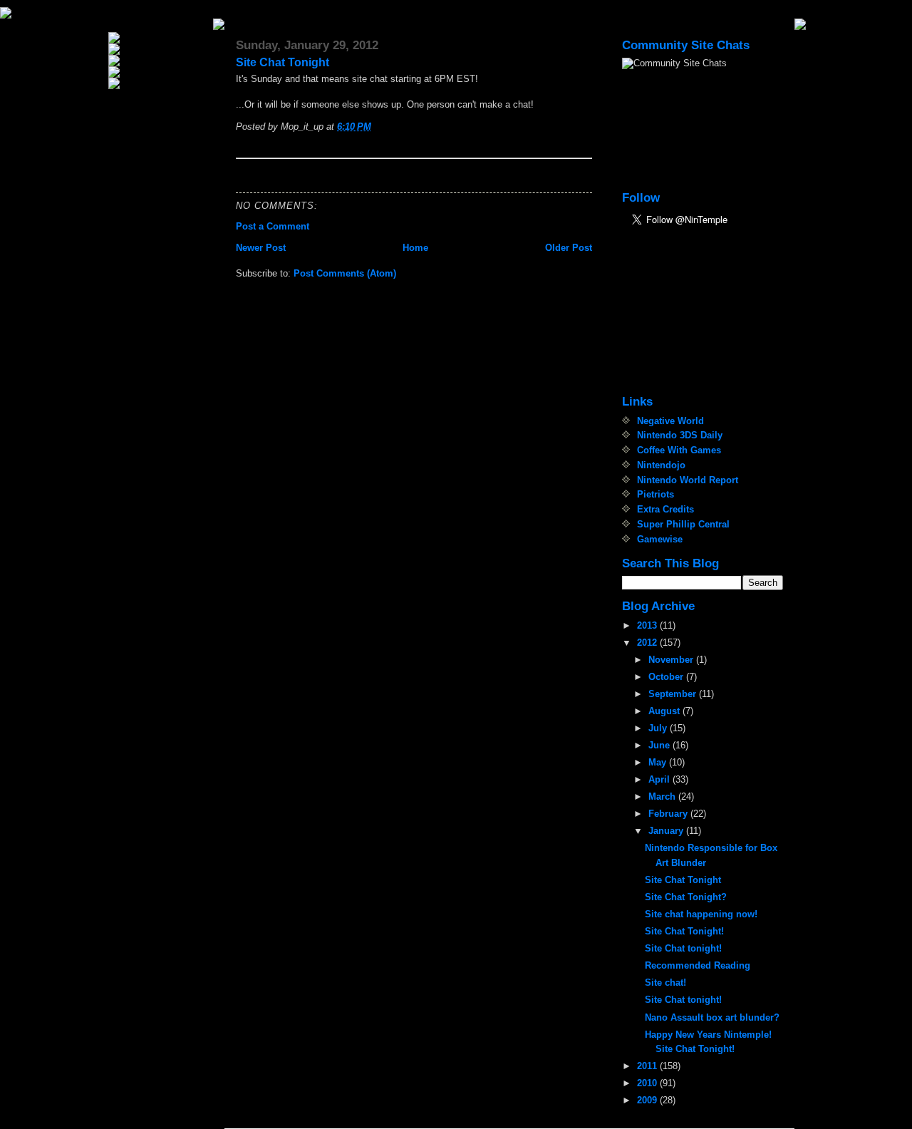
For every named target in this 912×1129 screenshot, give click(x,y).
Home (415, 247)
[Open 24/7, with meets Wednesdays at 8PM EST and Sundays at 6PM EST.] (159, 72)
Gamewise (660, 539)
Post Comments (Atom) (345, 273)
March (663, 796)
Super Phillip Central (683, 524)
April (660, 779)
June (660, 745)
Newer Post (261, 247)
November (672, 659)
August (665, 711)
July (659, 728)
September (673, 694)
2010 (648, 1083)
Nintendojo (661, 465)
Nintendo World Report (687, 480)
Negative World (670, 421)
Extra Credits (665, 509)
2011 (648, 1066)
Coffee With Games (679, 450)
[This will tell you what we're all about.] (159, 49)
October (667, 676)
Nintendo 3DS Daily (679, 435)
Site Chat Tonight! (684, 931)
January (667, 830)
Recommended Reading (697, 965)
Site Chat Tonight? (686, 897)
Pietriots (655, 494)
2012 (648, 642)
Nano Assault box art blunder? (712, 1017)
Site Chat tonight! (683, 948)
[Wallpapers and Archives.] (159, 83)
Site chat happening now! (701, 914)
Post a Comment (272, 226)
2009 (648, 1100)
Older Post (568, 247)
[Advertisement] (693, 312)
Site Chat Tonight (282, 62)
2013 (648, 625)
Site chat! (665, 982)
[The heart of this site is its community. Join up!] (159, 60)
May (658, 762)
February (669, 813)
